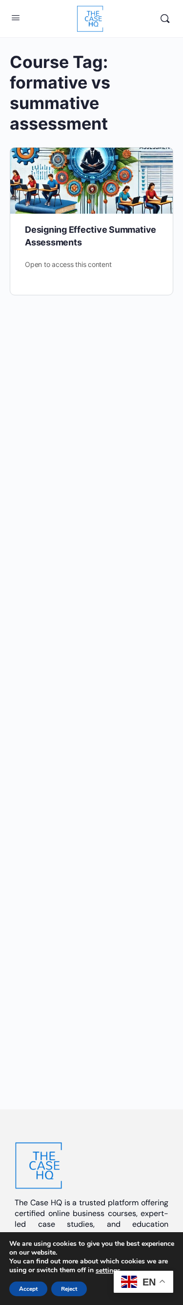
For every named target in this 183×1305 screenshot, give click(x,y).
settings (108, 1270)
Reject (69, 1289)
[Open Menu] (15, 17)
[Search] (165, 18)
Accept (28, 1289)
